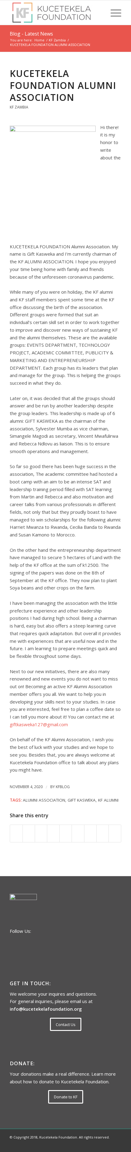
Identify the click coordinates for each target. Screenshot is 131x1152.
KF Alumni (108, 800)
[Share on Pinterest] (53, 833)
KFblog (63, 786)
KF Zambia (19, 107)
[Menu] (112, 12)
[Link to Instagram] (107, 1144)
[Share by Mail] (115, 833)
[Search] (98, 12)
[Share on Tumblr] (78, 833)
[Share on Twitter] (29, 833)
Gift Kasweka (82, 800)
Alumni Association (44, 800)
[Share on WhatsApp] (41, 833)
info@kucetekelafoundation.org (46, 1009)
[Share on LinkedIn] (66, 833)
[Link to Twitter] (116, 1144)
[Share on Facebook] (16, 833)
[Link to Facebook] (98, 1144)
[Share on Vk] (90, 833)
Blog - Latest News (31, 33)
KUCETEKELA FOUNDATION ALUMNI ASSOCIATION (63, 85)
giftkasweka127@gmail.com (39, 724)
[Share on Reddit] (102, 833)
